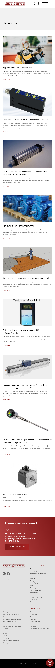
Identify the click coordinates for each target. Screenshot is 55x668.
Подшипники (34, 602)
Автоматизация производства (39, 569)
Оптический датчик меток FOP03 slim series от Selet (26, 119)
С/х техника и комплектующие (12, 626)
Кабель (32, 576)
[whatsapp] (8, 573)
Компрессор (34, 581)
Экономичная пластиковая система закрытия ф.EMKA (27, 278)
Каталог (32, 617)
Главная (5, 17)
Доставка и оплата (36, 624)
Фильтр (5, 635)
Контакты (33, 626)
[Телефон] (4, 573)
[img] (34, 4)
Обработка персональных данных (41, 628)
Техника (5, 628)
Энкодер (5, 643)
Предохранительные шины (11, 614)
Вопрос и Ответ (35, 621)
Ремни (5, 624)
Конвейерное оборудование (39, 588)
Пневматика (34, 599)
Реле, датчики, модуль (9, 621)
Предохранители (8, 612)
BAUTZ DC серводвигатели (15, 494)
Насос (32, 595)
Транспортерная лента (10, 631)
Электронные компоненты (11, 640)
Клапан (32, 578)
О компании (34, 614)
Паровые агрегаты (36, 597)
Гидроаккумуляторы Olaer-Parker (17, 67)
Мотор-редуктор (35, 590)
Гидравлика (33, 571)
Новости (13, 17)
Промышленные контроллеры (12, 619)
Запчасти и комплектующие (39, 573)
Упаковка (5, 633)
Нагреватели (34, 592)
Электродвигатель (8, 638)
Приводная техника (9, 617)
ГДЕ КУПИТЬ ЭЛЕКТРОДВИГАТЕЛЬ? (19, 226)
